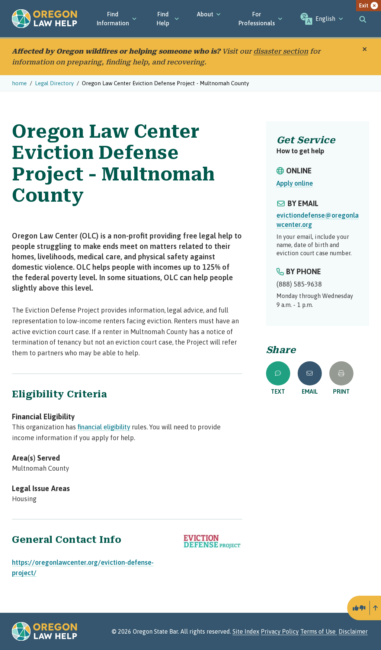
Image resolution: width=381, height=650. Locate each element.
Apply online (294, 183)
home (19, 83)
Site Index (246, 631)
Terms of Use (318, 631)
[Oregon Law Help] (44, 18)
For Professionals (256, 18)
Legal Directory (54, 83)
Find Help (163, 18)
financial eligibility (103, 427)
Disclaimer (353, 631)
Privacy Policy (280, 631)
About (205, 14)
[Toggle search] (362, 18)
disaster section (280, 51)
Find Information (113, 18)
